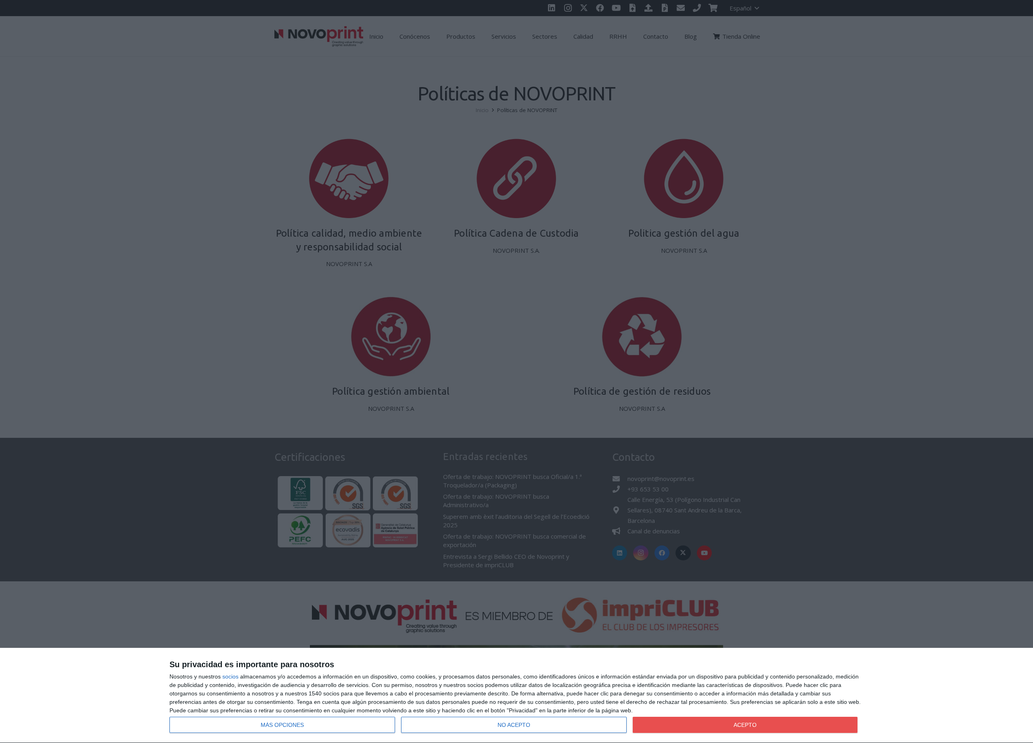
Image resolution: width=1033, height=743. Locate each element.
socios (230, 676)
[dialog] (516, 695)
